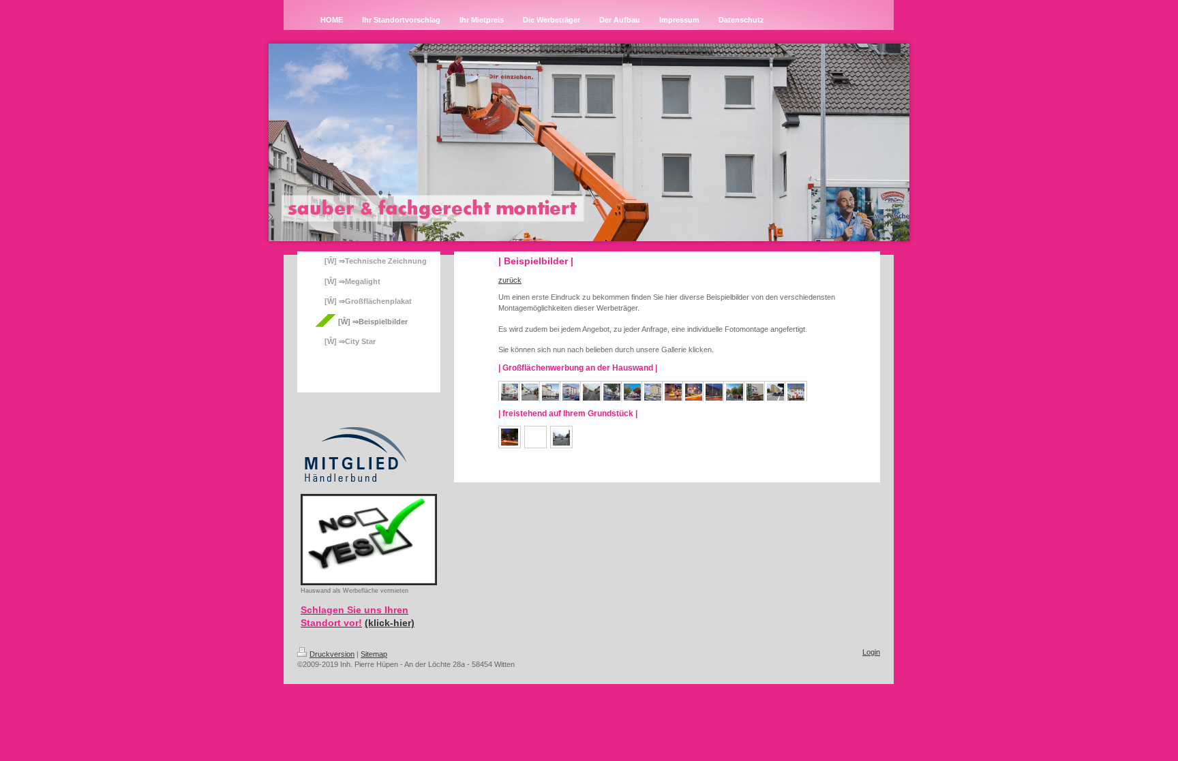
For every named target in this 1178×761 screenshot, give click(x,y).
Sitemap (374, 654)
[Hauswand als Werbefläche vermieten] (369, 539)
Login (871, 652)
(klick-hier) (389, 622)
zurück (510, 280)
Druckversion (331, 654)
